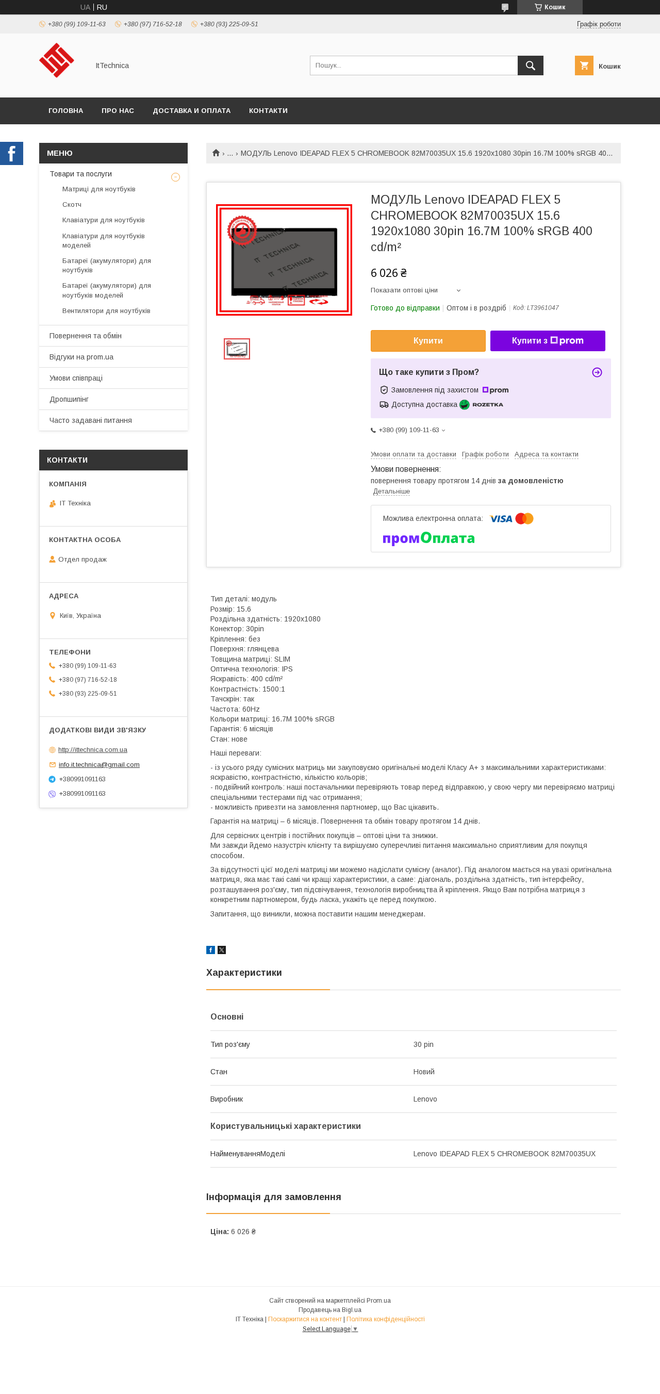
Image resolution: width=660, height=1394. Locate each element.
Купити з (530, 340)
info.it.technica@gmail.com (99, 764)
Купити (428, 340)
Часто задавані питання (91, 420)
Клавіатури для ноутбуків (103, 220)
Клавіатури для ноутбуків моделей (103, 240)
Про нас (118, 110)
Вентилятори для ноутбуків (106, 311)
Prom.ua (379, 1300)
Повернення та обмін (86, 336)
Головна (65, 110)
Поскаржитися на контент (305, 1319)
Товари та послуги (81, 174)
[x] (222, 951)
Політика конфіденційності (385, 1319)
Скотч (71, 204)
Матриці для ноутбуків (99, 189)
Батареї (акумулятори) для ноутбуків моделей (106, 290)
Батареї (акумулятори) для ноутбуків (106, 265)
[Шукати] (530, 65)
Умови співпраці (76, 378)
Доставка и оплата (191, 110)
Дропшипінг (69, 399)
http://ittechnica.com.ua (92, 749)
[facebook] (210, 951)
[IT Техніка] (61, 84)
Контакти (268, 110)
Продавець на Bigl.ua (330, 1310)
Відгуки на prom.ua (81, 357)
